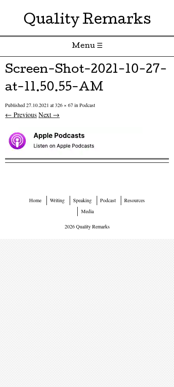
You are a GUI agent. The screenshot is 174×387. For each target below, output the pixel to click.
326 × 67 (64, 105)
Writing (57, 200)
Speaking (82, 200)
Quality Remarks (87, 21)
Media (87, 211)
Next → (49, 114)
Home (35, 200)
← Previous (21, 114)
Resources (134, 200)
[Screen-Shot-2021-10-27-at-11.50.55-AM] (74, 152)
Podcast (87, 105)
